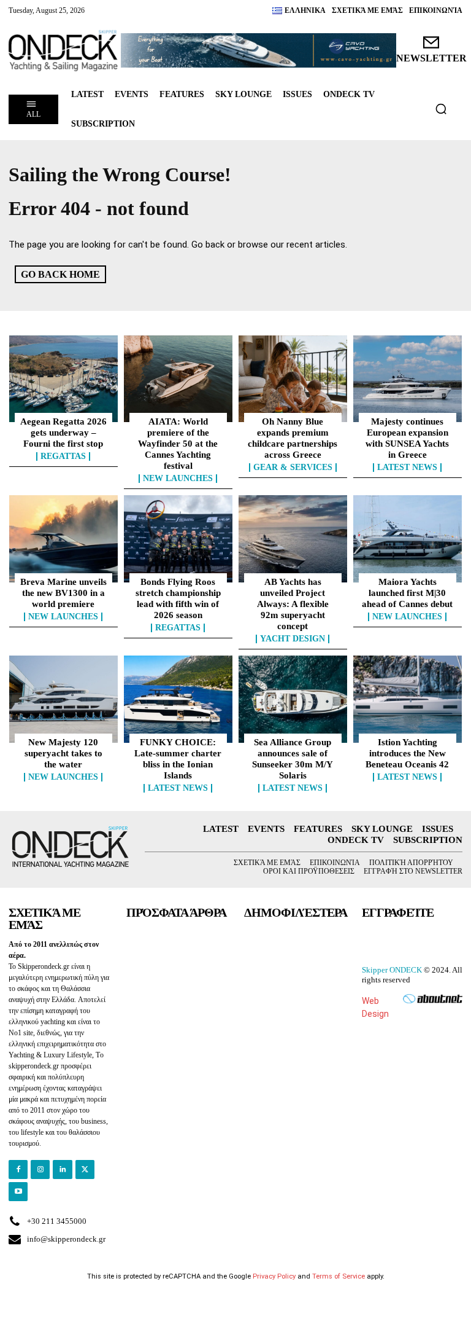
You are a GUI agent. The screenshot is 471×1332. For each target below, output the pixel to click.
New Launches (178, 478)
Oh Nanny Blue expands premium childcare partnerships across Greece (292, 438)
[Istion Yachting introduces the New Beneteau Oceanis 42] (407, 699)
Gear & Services (292, 467)
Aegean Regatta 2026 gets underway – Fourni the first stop (63, 433)
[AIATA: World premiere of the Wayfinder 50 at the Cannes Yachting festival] (178, 379)
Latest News (407, 467)
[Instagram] (40, 1169)
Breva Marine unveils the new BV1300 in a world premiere (63, 593)
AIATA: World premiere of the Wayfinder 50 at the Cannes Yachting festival (178, 444)
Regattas (63, 456)
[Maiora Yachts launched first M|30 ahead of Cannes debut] (407, 538)
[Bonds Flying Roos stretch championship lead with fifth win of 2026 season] (178, 538)
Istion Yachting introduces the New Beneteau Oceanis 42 (407, 753)
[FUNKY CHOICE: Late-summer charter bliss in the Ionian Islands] (178, 699)
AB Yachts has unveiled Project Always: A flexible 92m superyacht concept (293, 604)
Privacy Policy (274, 1276)
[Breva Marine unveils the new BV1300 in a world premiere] (63, 538)
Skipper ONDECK (392, 969)
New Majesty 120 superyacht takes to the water (63, 753)
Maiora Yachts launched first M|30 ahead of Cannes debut (407, 593)
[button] (441, 108)
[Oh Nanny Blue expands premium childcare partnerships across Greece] (293, 379)
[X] (84, 1169)
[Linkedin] (62, 1169)
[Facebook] (18, 1169)
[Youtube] (18, 1191)
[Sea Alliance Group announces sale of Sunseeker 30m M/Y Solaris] (293, 699)
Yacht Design (292, 639)
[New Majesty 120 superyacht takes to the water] (63, 699)
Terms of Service (338, 1276)
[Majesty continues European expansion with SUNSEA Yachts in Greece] (407, 379)
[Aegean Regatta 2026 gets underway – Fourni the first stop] (63, 379)
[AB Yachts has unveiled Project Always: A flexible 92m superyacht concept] (293, 538)
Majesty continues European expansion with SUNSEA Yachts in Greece (407, 438)
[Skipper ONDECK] (63, 50)
